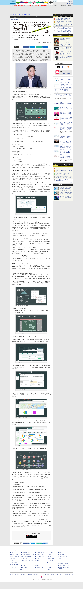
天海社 (60, 552)
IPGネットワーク (61, 561)
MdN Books (50, 563)
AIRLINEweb (50, 552)
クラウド (50, 5)
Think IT (12, 552)
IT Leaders (13, 558)
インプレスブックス (25, 565)
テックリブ (49, 567)
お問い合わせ (23, 574)
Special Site (59, 35)
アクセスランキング (61, 14)
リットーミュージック (40, 552)
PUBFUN (59, 558)
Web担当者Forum (14, 554)
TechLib (49, 569)
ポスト (17, 543)
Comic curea (61, 554)
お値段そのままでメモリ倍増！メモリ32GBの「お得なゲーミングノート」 (65, 53)
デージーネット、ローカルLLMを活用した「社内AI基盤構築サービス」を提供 (66, 136)
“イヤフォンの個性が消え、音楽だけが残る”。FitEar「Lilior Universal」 (65, 44)
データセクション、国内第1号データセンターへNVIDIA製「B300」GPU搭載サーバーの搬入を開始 (64, 28)
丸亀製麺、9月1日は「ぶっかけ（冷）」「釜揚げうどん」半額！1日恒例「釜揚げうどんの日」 (64, 177)
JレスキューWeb (51, 558)
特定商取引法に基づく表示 (68, 574)
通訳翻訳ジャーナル (51, 556)
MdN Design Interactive (52, 565)
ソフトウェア (62, 5)
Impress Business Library (26, 556)
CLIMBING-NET (39, 563)
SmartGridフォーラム (26, 552)
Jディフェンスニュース (52, 554)
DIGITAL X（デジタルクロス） (27, 560)
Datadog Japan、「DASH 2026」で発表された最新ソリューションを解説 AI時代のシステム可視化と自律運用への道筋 (66, 115)
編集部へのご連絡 (37, 574)
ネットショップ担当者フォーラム (28, 554)
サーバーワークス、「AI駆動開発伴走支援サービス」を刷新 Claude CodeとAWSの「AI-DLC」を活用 (64, 31)
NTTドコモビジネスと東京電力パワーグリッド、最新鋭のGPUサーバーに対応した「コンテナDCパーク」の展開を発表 (64, 19)
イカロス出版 (49, 550)
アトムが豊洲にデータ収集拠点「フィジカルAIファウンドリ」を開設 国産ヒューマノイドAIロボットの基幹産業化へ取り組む (66, 142)
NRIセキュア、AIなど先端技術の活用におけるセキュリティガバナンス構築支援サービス (63, 96)
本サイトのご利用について (14, 574)
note (39, 543)
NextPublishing (25, 567)
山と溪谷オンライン (40, 561)
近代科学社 (37, 565)
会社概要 (52, 574)
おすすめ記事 (59, 184)
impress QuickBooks (63, 556)
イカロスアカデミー (51, 560)
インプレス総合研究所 (15, 556)
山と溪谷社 (37, 560)
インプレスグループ (58, 574)
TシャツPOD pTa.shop (63, 563)
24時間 (61, 16)
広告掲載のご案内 (30, 574)
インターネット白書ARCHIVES (16, 569)
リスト (21, 543)
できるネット (13, 567)
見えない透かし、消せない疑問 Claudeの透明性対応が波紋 (66, 198)
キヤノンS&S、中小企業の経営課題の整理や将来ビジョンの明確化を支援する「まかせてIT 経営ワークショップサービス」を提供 (66, 125)
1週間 (66, 16)
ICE (58, 550)
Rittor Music (37, 550)
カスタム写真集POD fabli (64, 565)
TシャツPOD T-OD (40, 556)
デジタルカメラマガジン (15, 565)
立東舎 (38, 558)
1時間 (56, 16)
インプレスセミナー (25, 558)
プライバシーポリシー (46, 574)
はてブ (33, 543)
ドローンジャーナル (14, 560)
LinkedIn (46, 543)
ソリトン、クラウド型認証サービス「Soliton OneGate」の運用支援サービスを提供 (63, 91)
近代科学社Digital (40, 567)
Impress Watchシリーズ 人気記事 (64, 164)
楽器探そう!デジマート (41, 554)
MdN (47, 562)
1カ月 (71, 16)
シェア (27, 543)
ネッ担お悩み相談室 (14, 562)
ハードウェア (56, 5)
